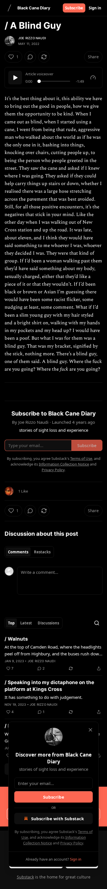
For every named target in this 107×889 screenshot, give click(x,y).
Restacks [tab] (42, 551)
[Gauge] (93, 77)
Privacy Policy (71, 843)
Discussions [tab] (48, 623)
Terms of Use (81, 458)
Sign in (95, 8)
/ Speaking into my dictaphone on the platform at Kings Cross (49, 686)
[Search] (96, 623)
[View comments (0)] (30, 57)
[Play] (15, 77)
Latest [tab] (26, 623)
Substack (25, 877)
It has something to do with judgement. (43, 697)
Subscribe (74, 8)
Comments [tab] (18, 551)
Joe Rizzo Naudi (32, 38)
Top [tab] (11, 623)
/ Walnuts (16, 639)
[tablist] (29, 552)
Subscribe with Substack (57, 818)
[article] (53, 653)
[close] (90, 729)
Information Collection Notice (64, 464)
